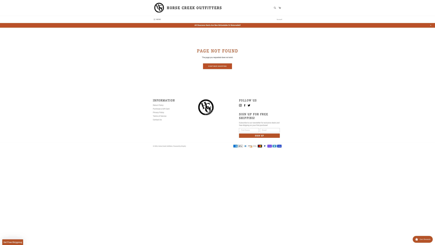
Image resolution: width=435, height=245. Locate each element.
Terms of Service (159, 116)
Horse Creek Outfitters (165, 146)
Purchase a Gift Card (161, 109)
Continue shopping (217, 66)
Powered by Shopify (179, 146)
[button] (12, 242)
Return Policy (158, 105)
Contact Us (157, 120)
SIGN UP (259, 136)
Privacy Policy (158, 112)
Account (279, 19)
